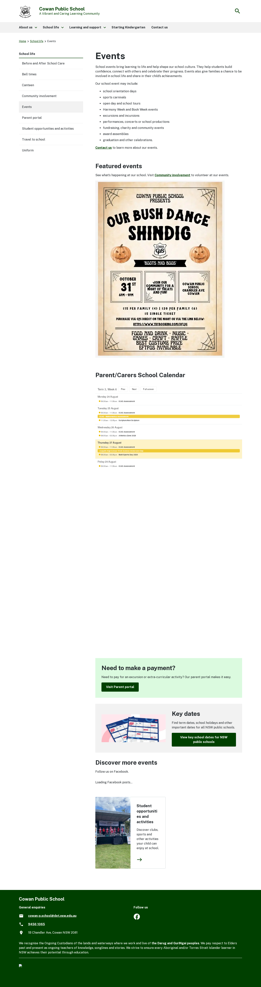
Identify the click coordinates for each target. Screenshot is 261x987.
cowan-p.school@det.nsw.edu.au (52, 916)
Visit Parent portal (120, 687)
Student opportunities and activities (147, 814)
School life (36, 41)
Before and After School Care (43, 63)
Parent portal (32, 118)
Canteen (28, 85)
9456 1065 (36, 924)
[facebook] (137, 918)
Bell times (29, 74)
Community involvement (172, 175)
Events (27, 107)
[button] (28, 27)
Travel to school (33, 139)
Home (22, 41)
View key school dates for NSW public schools (204, 739)
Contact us (103, 147)
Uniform (28, 150)
